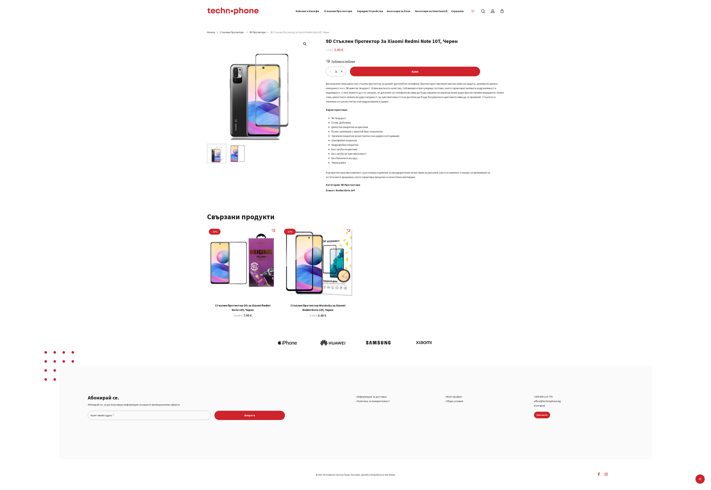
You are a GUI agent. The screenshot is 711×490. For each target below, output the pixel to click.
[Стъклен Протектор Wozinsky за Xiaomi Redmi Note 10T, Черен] (318, 262)
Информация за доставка (372, 396)
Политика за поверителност (373, 401)
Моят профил (454, 396)
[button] (305, 44)
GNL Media (390, 474)
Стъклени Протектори (232, 32)
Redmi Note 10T (345, 190)
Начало (211, 32)
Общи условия (454, 401)
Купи (415, 71)
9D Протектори (258, 32)
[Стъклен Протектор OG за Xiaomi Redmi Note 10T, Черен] (242, 262)
